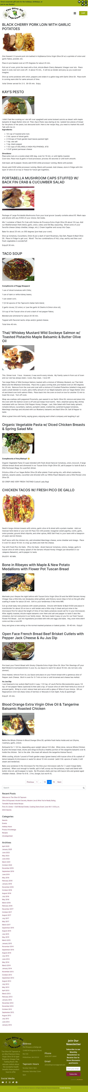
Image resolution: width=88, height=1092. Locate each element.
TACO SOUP (12, 253)
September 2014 (8, 950)
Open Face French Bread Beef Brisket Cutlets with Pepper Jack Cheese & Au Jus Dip (43, 636)
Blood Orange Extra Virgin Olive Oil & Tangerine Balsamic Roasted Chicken (40, 706)
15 (54, 782)
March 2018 (6, 903)
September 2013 (8, 978)
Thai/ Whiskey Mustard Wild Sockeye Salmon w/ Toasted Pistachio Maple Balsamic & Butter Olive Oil (41, 337)
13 (45, 782)
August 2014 (6, 953)
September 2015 (8, 928)
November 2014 (8, 946)
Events (4, 823)
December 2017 (7, 909)
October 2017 (7, 912)
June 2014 (6, 959)
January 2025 (7, 849)
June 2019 (6, 874)
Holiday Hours (7, 826)
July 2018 (5, 896)
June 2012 (5, 1022)
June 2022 (6, 859)
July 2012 (5, 1018)
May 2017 (5, 921)
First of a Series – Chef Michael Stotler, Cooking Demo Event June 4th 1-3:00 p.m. (31, 807)
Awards (4, 820)
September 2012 (8, 1012)
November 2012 (7, 1006)
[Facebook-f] (6, 1082)
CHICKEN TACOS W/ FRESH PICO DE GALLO (38, 490)
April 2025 (5, 846)
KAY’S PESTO (13, 92)
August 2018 (6, 893)
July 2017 (5, 918)
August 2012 (6, 1015)
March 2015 (6, 940)
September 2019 (8, 871)
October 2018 (7, 890)
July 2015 (5, 934)
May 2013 (5, 987)
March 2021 (6, 862)
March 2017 (6, 925)
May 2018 (5, 899)
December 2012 (7, 1003)
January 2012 (7, 1025)
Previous (30, 782)
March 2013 (6, 993)
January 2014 (7, 968)
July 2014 (5, 956)
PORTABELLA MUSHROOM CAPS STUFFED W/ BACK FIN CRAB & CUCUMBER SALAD (40, 180)
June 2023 (6, 852)
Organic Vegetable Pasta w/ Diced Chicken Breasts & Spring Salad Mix (43, 427)
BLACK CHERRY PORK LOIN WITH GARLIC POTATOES (36, 27)
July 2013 (5, 984)
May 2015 (5, 937)
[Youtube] (79, 1)
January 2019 (7, 884)
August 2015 (6, 931)
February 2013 (7, 997)
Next (59, 782)
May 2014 (5, 962)
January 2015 (7, 943)
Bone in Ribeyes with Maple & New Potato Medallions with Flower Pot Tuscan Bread (36, 567)
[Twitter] (82, 4)
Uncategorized (7, 836)
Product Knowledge (9, 829)
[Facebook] (82, 1)
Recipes (5, 833)
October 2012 (7, 1009)
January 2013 (7, 1000)
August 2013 (6, 981)
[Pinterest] (86, 4)
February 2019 (7, 881)
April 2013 (5, 990)
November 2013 (8, 971)
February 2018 (7, 906)
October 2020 (7, 865)
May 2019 (5, 877)
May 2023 (5, 856)
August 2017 (6, 915)
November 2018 (8, 887)
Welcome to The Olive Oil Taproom (14, 797)
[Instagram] (86, 1)
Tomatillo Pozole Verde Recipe (12, 803)
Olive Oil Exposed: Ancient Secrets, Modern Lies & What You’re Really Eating (28, 800)
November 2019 (8, 868)
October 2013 (7, 975)
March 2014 (6, 965)
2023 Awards (6, 810)
